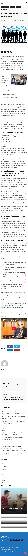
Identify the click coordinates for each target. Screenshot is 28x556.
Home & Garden (4, 547)
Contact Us (16, 549)
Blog (11, 549)
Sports (3, 477)
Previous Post (9, 381)
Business (4, 463)
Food (3, 472)
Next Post (5, 394)
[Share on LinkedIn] (8, 52)
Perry (2, 370)
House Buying (5, 7)
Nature (18, 7)
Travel (3, 480)
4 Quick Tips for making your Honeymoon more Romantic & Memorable (12, 386)
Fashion (4, 469)
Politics (4, 9)
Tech (3, 474)
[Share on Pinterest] (11, 52)
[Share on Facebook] (2, 52)
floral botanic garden (18, 272)
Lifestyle (12, 7)
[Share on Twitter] (5, 52)
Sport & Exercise (5, 549)
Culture (4, 466)
